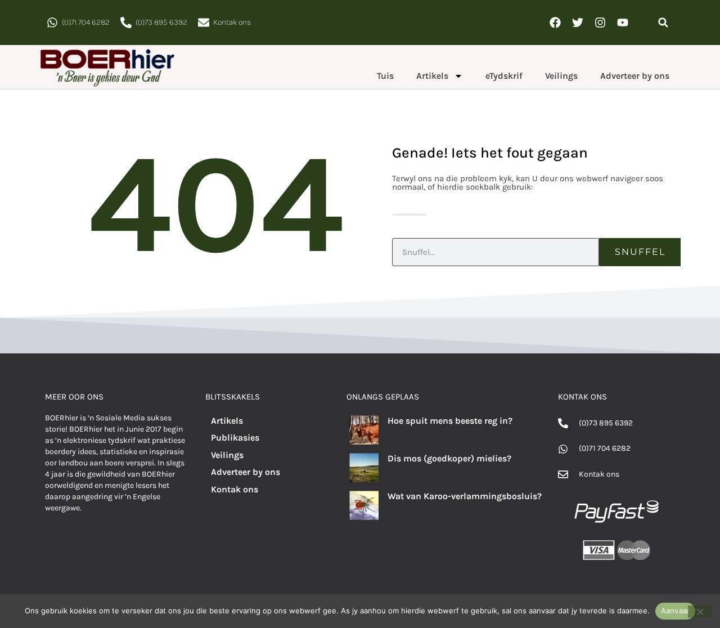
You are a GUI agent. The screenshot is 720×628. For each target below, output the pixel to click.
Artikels (432, 75)
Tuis (385, 75)
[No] (700, 611)
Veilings (561, 75)
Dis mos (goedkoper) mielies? (449, 458)
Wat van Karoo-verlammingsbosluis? (465, 496)
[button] (663, 23)
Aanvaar (675, 610)
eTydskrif (504, 75)
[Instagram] (600, 22)
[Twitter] (577, 22)
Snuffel (640, 251)
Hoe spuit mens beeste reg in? (450, 420)
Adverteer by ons (634, 75)
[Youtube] (622, 22)
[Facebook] (555, 22)
